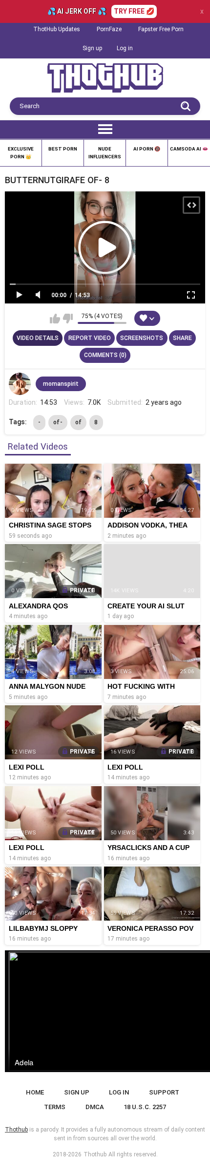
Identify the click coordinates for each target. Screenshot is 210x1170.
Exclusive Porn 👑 (21, 152)
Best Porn (62, 148)
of (78, 422)
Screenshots (141, 338)
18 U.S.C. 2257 (145, 1107)
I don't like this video (68, 318)
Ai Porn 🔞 (146, 148)
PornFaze (109, 29)
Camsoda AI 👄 (189, 148)
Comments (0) (105, 355)
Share (182, 338)
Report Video (89, 338)
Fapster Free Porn (161, 29)
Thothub (95, 1154)
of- (58, 422)
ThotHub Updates (56, 29)
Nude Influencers (104, 152)
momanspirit (61, 383)
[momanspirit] (20, 384)
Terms (54, 1107)
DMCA (94, 1107)
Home (35, 1092)
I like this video (55, 318)
